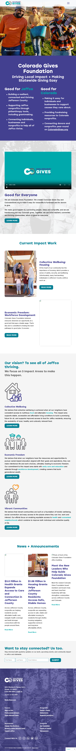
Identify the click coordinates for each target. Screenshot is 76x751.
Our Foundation (45, 726)
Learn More (11, 426)
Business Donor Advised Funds (15, 728)
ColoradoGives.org (58, 129)
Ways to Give (9, 710)
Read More (47, 288)
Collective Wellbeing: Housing (52, 263)
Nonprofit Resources (46, 715)
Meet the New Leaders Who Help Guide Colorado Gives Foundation (61, 572)
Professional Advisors (12, 713)
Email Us (19, 692)
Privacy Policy (35, 748)
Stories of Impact (45, 728)
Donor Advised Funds (12, 715)
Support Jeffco (9, 731)
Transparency (44, 731)
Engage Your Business (12, 726)
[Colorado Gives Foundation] (13, 3)
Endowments (44, 713)
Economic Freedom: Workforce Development (20, 314)
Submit (55, 660)
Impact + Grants (45, 710)
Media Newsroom (10, 700)
